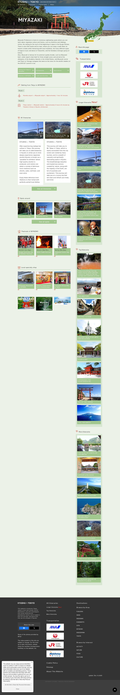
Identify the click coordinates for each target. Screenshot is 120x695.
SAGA (78, 615)
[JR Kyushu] (89, 81)
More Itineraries (51, 614)
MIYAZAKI (80, 629)
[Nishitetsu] (89, 90)
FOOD (78, 653)
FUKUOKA (80, 611)
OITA (78, 625)
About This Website (54, 671)
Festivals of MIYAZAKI (25, 75)
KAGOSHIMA (81, 632)
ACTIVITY (80, 646)
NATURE (79, 650)
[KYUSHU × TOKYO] (37, 2)
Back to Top (115, 690)
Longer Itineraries (54, 607)
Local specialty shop (42, 75)
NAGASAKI (80, 618)
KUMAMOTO (80, 622)
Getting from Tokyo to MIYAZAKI (25, 70)
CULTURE (80, 657)
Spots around (57, 70)
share (84, 51)
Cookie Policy (52, 663)
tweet (94, 51)
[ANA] (89, 69)
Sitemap (49, 667)
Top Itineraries (51, 611)
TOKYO (79, 636)
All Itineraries (40, 70)
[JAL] (89, 73)
